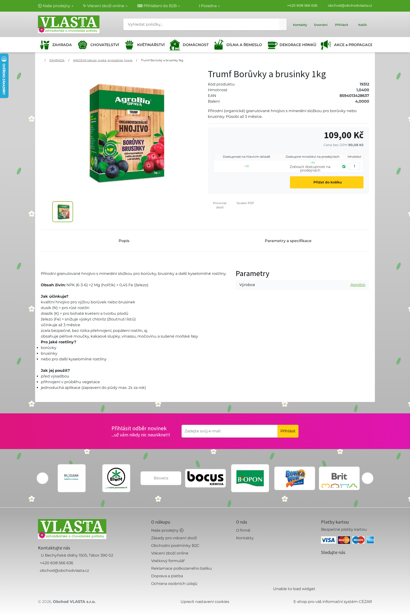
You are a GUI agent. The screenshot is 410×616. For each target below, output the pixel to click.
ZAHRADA (62, 45)
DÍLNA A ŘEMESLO (243, 45)
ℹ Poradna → (209, 6)
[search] (283, 24)
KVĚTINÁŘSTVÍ (150, 45)
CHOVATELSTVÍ (104, 45)
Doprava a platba (167, 576)
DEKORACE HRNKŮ (298, 45)
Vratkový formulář (168, 561)
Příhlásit (288, 431)
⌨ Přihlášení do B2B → (158, 6)
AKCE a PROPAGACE (353, 45)
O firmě (243, 530)
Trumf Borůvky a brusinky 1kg (162, 60)
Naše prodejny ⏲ (167, 530)
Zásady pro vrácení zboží (174, 538)
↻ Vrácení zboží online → (105, 6)
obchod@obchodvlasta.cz (350, 5)
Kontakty (245, 538)
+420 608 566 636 (302, 5)
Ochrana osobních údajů (174, 583)
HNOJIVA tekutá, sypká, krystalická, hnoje (102, 60)
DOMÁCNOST (195, 45)
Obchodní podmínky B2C (175, 545)
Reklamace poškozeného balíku (181, 568)
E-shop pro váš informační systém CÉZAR (333, 601)
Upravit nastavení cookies (205, 601)
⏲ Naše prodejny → (56, 6)
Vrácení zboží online (169, 553)
